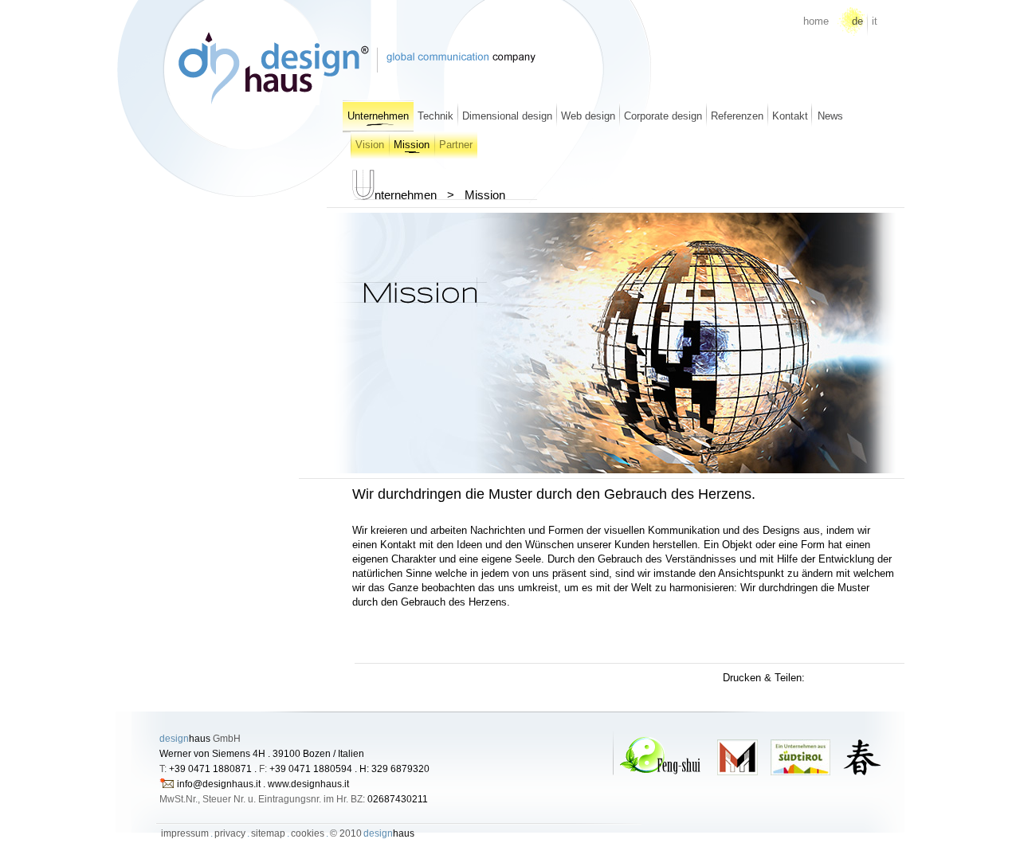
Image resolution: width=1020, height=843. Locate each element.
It (874, 21)
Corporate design (663, 116)
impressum (185, 833)
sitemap (268, 833)
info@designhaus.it (219, 784)
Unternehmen (378, 116)
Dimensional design (507, 116)
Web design (588, 116)
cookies (307, 833)
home (816, 21)
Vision (369, 145)
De (857, 21)
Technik (435, 116)
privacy (229, 833)
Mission (412, 145)
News (830, 116)
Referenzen (737, 116)
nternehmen (406, 195)
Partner (456, 145)
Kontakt (790, 116)
